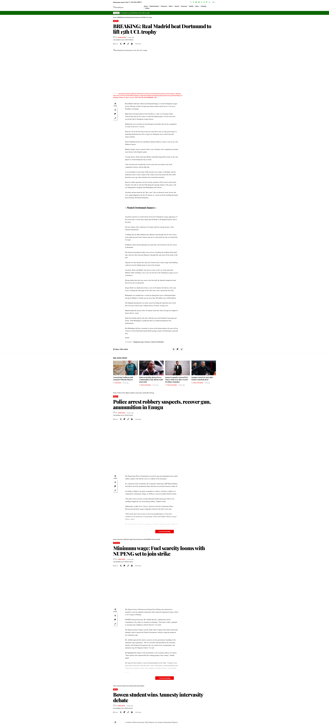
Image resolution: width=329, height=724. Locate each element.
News (115, 689)
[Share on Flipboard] (124, 44)
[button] (214, 12)
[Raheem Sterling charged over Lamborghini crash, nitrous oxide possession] (151, 368)
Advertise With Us (136, 2)
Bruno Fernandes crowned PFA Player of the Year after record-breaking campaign (176, 379)
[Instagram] (201, 2)
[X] (193, 2)
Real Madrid (159, 342)
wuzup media (122, 37)
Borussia (147, 342)
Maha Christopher (146, 385)
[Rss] (209, 2)
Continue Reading (164, 531)
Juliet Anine (118, 382)
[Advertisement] (197, 74)
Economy (120, 539)
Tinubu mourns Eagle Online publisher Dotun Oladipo (137, 13)
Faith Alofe (121, 706)
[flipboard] (207, 2)
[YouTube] (196, 2)
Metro (115, 396)
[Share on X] (120, 44)
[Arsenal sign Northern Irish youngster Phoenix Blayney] (125, 368)
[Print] (131, 44)
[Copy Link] (128, 44)
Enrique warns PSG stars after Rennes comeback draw (202, 378)
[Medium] (204, 2)
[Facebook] (191, 2)
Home (114, 17)
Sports (116, 21)
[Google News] (199, 2)
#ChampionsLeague (138, 342)
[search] (214, 7)
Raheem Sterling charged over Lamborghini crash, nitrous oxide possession (151, 379)
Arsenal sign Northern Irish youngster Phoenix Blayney (123, 378)
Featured (153, 342)
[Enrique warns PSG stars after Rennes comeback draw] (203, 368)
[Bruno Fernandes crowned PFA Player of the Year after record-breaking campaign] (177, 368)
